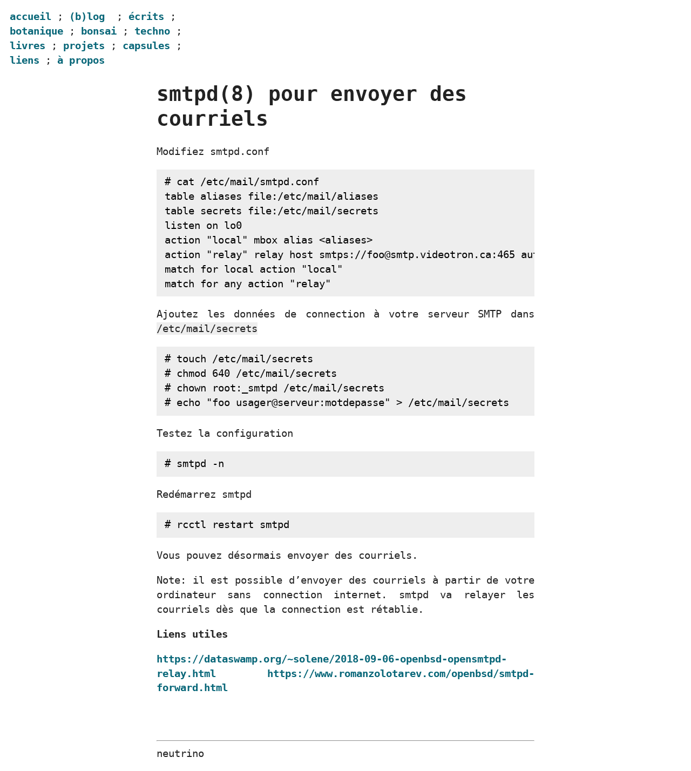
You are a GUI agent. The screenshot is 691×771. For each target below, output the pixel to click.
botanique (36, 31)
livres (27, 45)
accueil (30, 16)
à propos (81, 60)
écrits (146, 16)
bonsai (99, 31)
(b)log (87, 16)
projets (84, 45)
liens (24, 60)
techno (152, 31)
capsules (146, 45)
